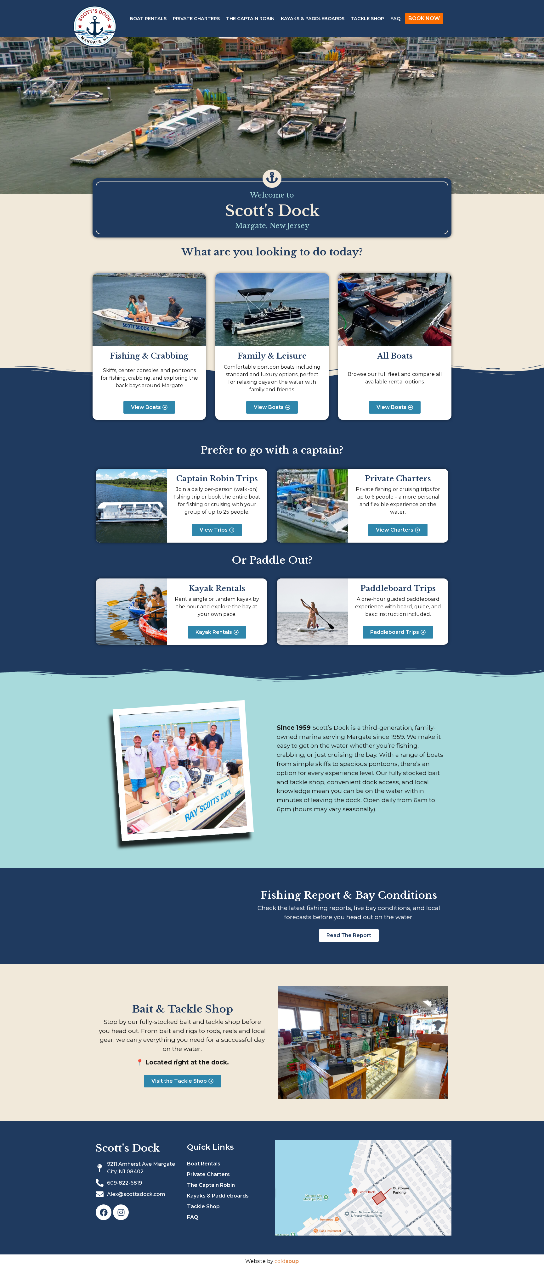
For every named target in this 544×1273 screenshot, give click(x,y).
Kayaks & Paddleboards (312, 18)
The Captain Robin (250, 18)
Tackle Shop (367, 18)
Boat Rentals (148, 18)
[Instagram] (121, 1212)
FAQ (395, 18)
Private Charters (196, 18)
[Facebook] (103, 1212)
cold (287, 1261)
